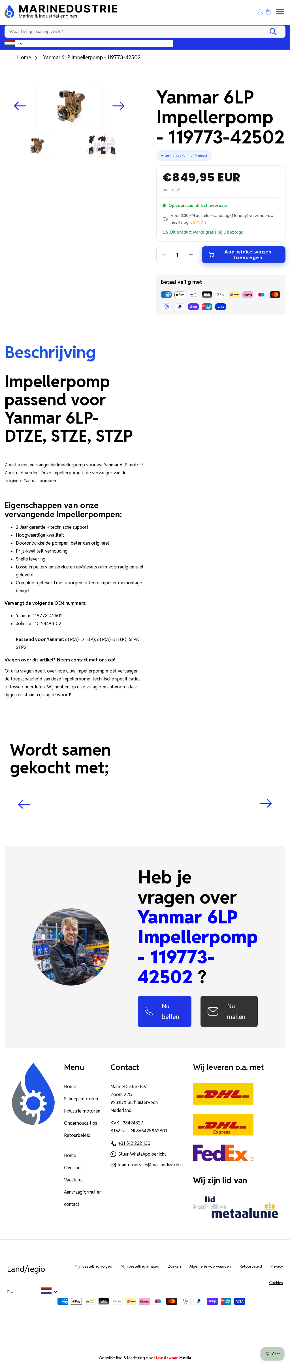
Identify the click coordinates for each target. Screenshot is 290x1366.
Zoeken (174, 1266)
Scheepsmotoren (81, 1099)
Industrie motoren (82, 1111)
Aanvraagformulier (82, 1192)
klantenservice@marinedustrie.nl (151, 1165)
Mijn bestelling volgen (93, 1266)
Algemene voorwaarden (210, 1266)
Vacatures (74, 1180)
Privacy (276, 1266)
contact (71, 1204)
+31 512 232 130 (134, 1143)
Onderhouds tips (80, 1123)
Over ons (73, 1168)
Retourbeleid (77, 1135)
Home (24, 57)
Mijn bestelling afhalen (140, 1266)
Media (173, 1357)
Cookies (276, 1282)
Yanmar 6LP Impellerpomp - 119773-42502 (91, 57)
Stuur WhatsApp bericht (142, 1154)
